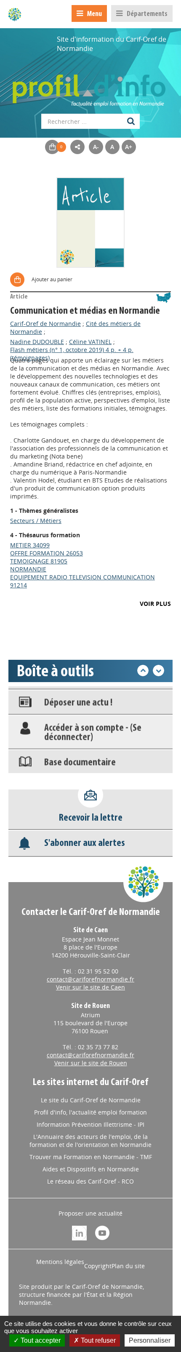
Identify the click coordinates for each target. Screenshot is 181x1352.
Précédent (143, 670)
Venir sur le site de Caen (90, 987)
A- (96, 147)
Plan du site (128, 1266)
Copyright (98, 1266)
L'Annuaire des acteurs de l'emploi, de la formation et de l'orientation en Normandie (90, 1141)
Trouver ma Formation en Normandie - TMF (90, 1157)
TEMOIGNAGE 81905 (38, 561)
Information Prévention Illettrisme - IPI (90, 1124)
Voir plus (155, 604)
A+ (128, 147)
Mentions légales (60, 1262)
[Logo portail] (90, 86)
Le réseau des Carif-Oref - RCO (90, 1181)
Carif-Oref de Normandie (45, 324)
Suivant (158, 670)
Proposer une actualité (90, 1213)
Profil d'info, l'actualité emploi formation (90, 1112)
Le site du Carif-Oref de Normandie (91, 1100)
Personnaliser (149, 1340)
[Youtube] (102, 1232)
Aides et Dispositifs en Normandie (91, 1169)
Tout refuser (97, 1340)
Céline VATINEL (90, 342)
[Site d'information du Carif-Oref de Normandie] (14, 14)
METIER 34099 (30, 545)
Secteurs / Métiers (35, 521)
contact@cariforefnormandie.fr (90, 979)
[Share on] (77, 147)
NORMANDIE (28, 569)
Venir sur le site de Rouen (90, 1063)
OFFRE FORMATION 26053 (46, 553)
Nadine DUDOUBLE (37, 342)
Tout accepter (40, 1340)
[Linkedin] (79, 1232)
